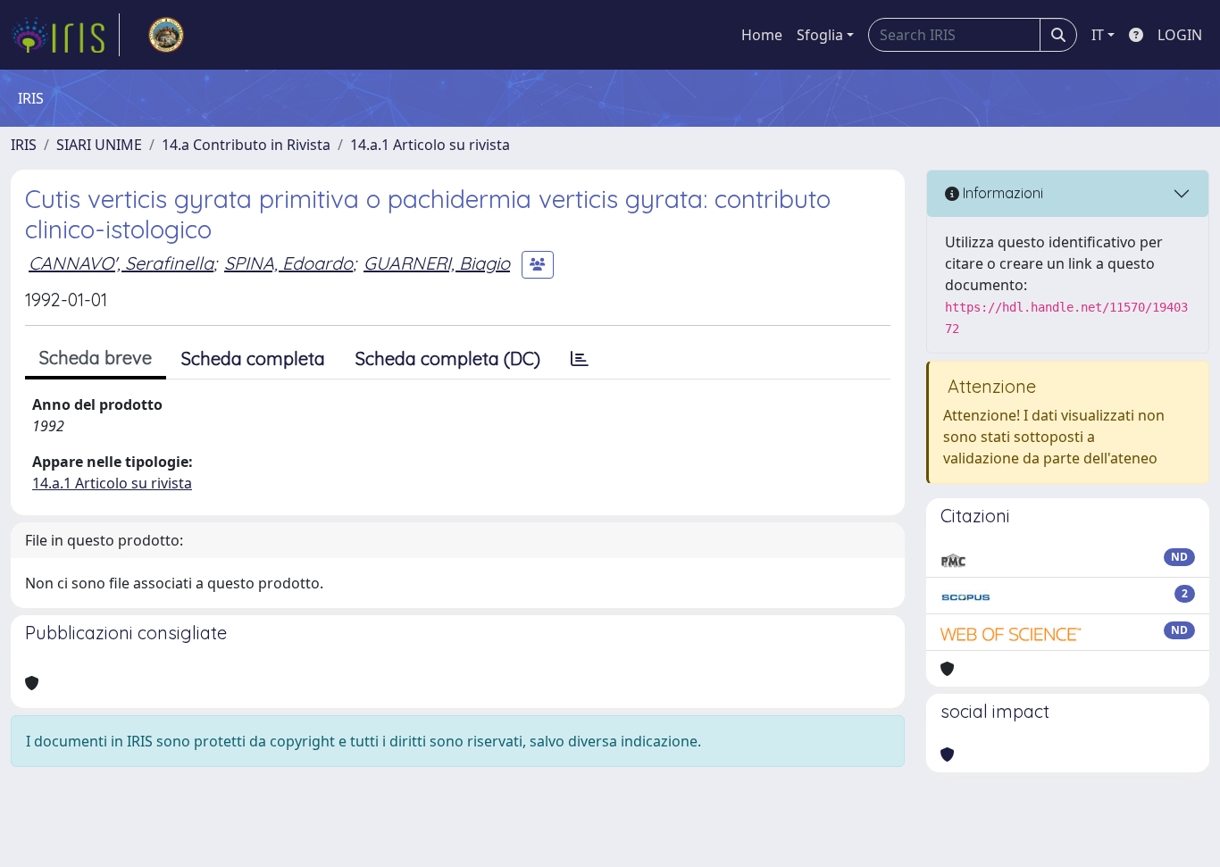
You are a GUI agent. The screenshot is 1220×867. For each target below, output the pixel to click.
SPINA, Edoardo (288, 263)
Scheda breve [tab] (95, 357)
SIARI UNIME (99, 144)
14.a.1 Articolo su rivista (430, 144)
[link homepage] (65, 34)
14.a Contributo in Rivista (246, 144)
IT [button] (1097, 35)
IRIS (24, 144)
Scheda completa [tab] (253, 358)
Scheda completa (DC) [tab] (447, 358)
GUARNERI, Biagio (436, 263)
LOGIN (1179, 35)
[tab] (580, 359)
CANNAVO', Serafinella (121, 263)
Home (761, 35)
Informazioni (1001, 193)
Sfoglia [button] (820, 35)
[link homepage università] (166, 34)
